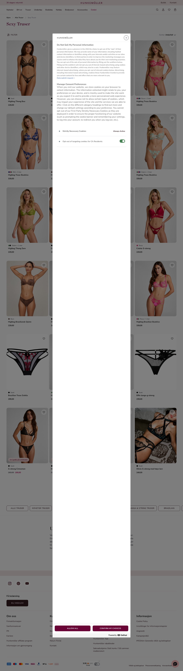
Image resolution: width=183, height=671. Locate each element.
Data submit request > (66, 78)
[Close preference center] (126, 38)
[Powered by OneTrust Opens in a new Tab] (118, 635)
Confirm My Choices (110, 628)
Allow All (72, 628)
